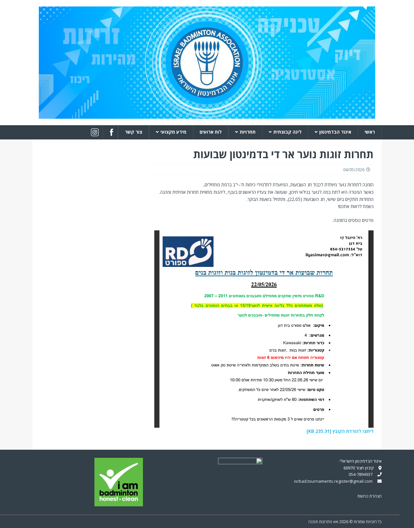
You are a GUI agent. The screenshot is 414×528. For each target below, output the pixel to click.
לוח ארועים (211, 132)
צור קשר (133, 132)
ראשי (370, 132)
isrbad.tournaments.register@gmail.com (333, 481)
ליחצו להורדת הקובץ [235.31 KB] (340, 431)
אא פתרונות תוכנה (323, 521)
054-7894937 (361, 474)
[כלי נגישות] (406, 519)
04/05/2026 (354, 169)
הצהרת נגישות (369, 496)
